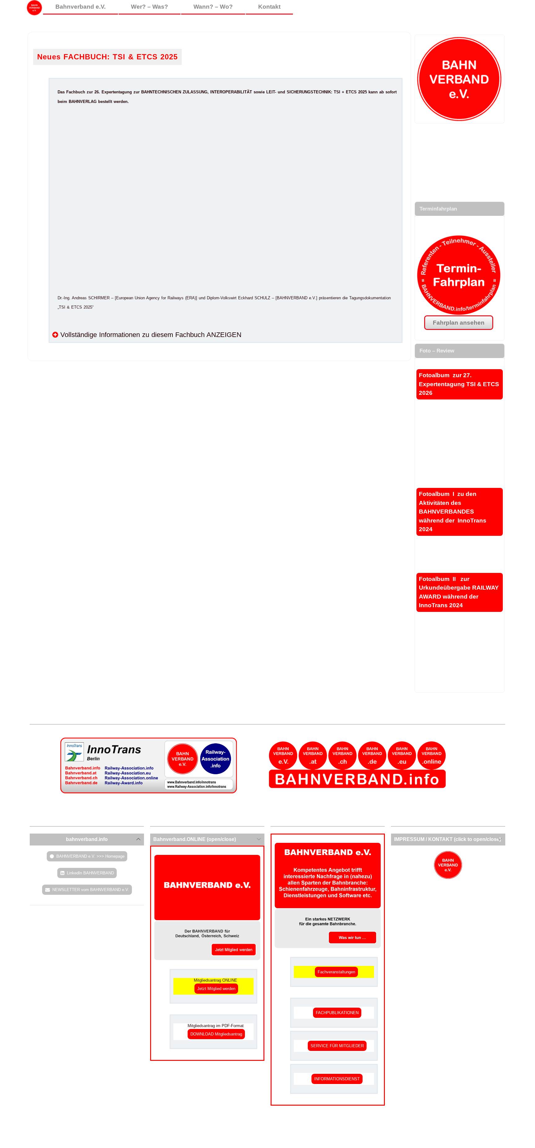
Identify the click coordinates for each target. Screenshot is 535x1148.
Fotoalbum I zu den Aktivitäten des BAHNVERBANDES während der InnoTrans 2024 (452, 511)
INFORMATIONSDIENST (337, 1079)
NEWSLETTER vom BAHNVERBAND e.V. (90, 889)
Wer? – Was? (149, 6)
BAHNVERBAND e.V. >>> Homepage (90, 856)
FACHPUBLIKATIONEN (337, 1012)
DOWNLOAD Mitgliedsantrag (216, 1034)
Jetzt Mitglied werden (216, 988)
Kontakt (269, 6)
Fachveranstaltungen (336, 972)
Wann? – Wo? (213, 6)
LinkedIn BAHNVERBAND (90, 873)
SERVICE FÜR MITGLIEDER (337, 1045)
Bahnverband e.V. (80, 6)
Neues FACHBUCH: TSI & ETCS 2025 (107, 57)
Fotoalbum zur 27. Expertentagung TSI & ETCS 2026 (459, 384)
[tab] (87, 839)
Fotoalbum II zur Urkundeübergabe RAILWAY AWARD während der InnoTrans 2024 (459, 592)
